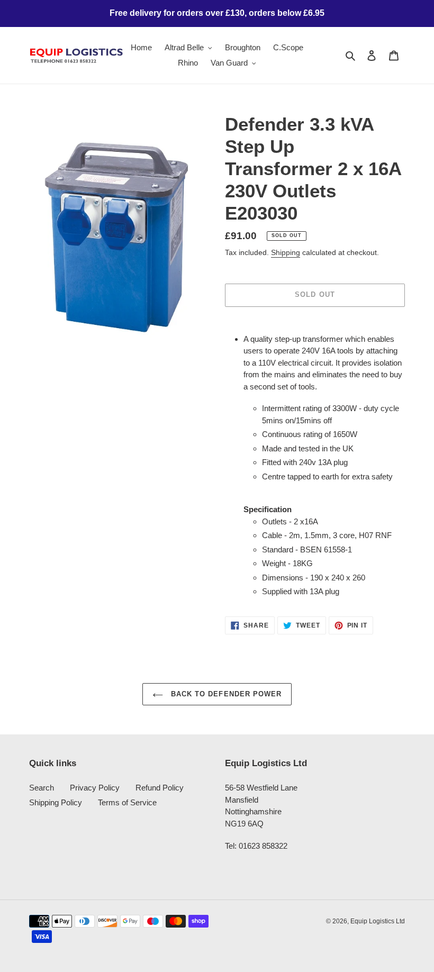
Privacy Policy (95, 787)
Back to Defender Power (225, 694)
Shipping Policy (55, 802)
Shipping (285, 252)
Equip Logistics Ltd (377, 921)
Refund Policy (159, 787)
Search (41, 787)
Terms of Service (127, 802)
